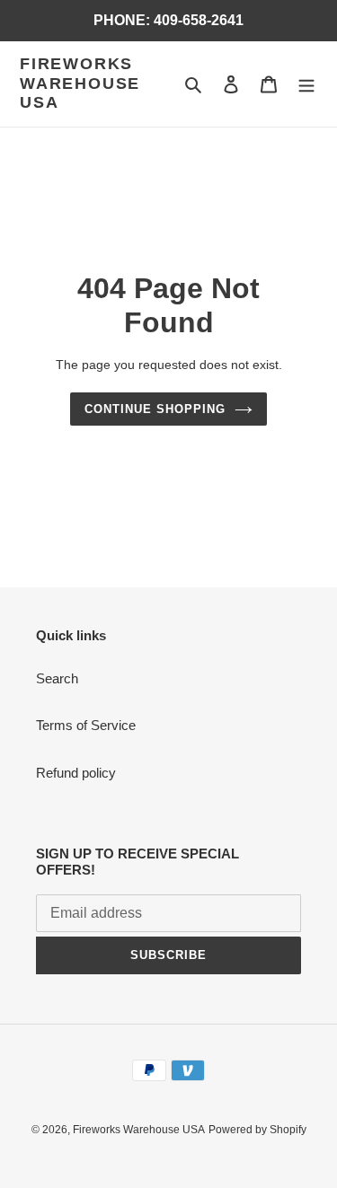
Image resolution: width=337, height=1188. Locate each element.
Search (57, 678)
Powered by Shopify (257, 1129)
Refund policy (76, 772)
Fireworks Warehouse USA (80, 83)
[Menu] (306, 84)
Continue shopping (155, 409)
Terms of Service (86, 725)
